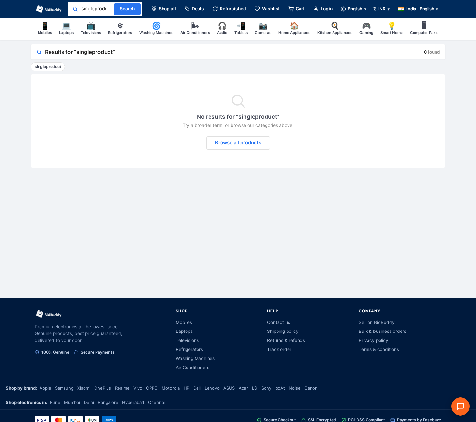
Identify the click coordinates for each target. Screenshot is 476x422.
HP (186, 388)
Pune (55, 402)
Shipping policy (283, 331)
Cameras (263, 28)
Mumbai (72, 402)
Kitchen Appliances (334, 28)
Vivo (137, 388)
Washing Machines (156, 28)
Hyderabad (133, 402)
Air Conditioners (195, 28)
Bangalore (108, 402)
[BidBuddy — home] (49, 9)
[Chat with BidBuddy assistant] (460, 406)
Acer (243, 388)
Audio (222, 28)
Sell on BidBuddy (377, 322)
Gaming (366, 28)
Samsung (64, 388)
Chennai (156, 402)
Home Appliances (294, 28)
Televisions (91, 28)
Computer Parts (424, 28)
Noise (294, 388)
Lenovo (212, 388)
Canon (311, 388)
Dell (197, 388)
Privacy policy (373, 340)
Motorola (171, 388)
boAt (280, 388)
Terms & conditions (379, 349)
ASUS (229, 388)
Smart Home (391, 28)
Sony (266, 388)
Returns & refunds (286, 340)
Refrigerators (120, 28)
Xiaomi (83, 388)
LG (254, 388)
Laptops (66, 28)
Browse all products (238, 143)
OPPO (152, 388)
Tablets (241, 28)
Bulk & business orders (382, 331)
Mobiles (45, 28)
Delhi (89, 402)
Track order (279, 349)
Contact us (278, 322)
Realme (122, 388)
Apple (45, 388)
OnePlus (102, 388)
